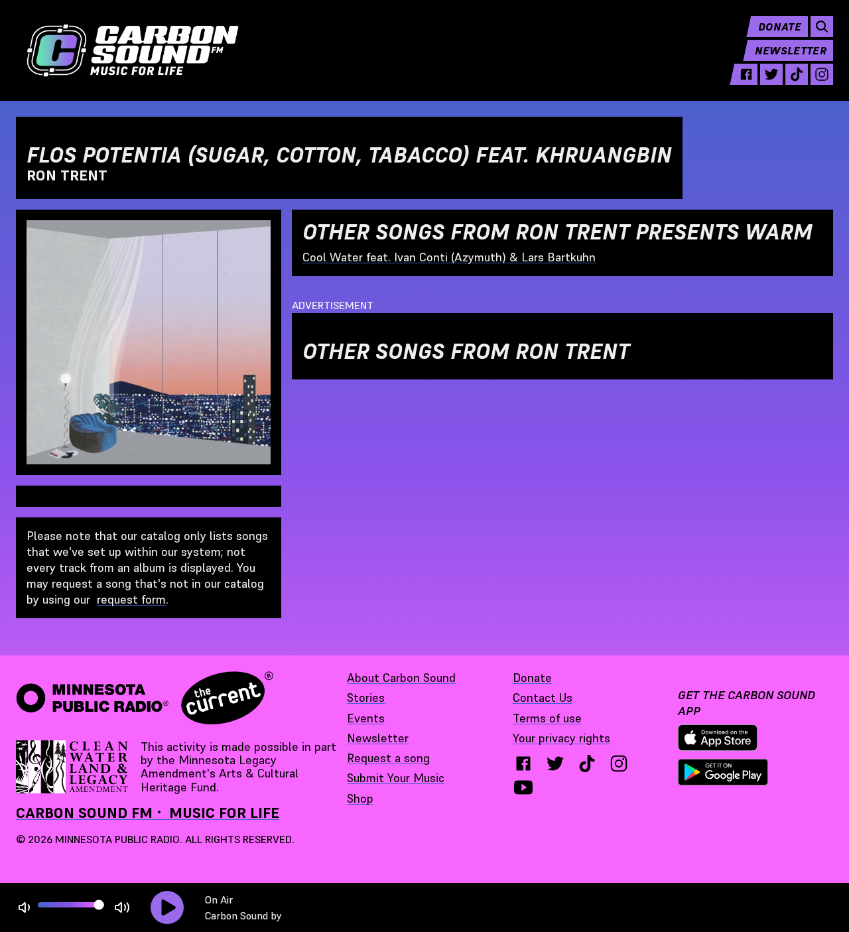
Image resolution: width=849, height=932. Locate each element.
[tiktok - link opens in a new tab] (796, 74)
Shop (360, 798)
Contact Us (542, 697)
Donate (779, 26)
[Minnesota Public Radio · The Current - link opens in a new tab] (144, 697)
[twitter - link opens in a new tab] (771, 74)
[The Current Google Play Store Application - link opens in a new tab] (723, 772)
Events (366, 718)
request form (131, 599)
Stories (366, 697)
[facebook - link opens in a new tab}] (523, 763)
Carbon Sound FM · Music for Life (147, 812)
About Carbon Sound (401, 677)
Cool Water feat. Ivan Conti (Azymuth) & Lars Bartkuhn (449, 257)
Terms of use (547, 718)
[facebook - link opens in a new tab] (746, 74)
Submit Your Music (395, 777)
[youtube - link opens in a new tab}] (523, 787)
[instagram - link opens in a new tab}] (618, 763)
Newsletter (790, 50)
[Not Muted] (24, 907)
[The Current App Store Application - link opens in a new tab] (717, 737)
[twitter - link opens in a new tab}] (555, 763)
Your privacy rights (561, 738)
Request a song (388, 758)
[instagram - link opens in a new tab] (822, 74)
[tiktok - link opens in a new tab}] (587, 763)
